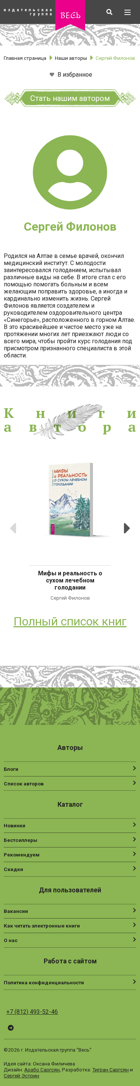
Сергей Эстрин (21, 1076)
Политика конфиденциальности (44, 982)
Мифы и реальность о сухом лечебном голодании (70, 580)
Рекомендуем (22, 855)
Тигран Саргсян (110, 1070)
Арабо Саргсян (42, 1070)
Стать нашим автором (70, 98)
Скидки (13, 869)
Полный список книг (70, 621)
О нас (11, 940)
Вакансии (16, 911)
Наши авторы (71, 58)
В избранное (74, 75)
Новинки (14, 825)
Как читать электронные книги (42, 926)
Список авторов (24, 784)
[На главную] (70, 28)
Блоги (11, 769)
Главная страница (25, 58)
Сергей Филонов (70, 598)
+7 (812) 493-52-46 (32, 1011)
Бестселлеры (20, 840)
